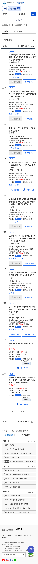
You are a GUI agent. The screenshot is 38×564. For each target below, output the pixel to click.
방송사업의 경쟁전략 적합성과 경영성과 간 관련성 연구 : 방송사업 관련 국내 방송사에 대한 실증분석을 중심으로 (22, 203)
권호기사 (18, 77)
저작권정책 (5, 537)
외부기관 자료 (17, 31)
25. (5, 195)
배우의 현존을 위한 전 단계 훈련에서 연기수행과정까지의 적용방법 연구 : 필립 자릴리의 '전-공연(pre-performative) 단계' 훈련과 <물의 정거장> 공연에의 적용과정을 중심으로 (19, 461)
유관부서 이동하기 (9, 554)
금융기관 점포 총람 (12, 487)
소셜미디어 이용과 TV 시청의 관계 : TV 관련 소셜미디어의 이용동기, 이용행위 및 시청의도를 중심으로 (22, 240)
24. (5, 158)
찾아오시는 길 (27, 535)
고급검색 (19, 19)
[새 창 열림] (30, 554)
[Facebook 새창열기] (11, 559)
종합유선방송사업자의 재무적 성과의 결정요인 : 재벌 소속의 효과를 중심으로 (22, 275)
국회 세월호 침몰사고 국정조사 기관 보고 (22, 346)
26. (5, 232)
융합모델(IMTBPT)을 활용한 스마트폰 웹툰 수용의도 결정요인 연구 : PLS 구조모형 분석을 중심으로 (22, 58)
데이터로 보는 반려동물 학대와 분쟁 (17, 512)
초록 (11, 77)
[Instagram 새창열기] (7, 559)
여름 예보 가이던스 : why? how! (16, 479)
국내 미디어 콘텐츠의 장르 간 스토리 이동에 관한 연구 (22, 130)
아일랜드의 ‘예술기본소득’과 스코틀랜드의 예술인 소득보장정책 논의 (18, 508)
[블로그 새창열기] (15, 559)
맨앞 (12, 411)
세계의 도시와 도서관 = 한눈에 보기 (17, 474)
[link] (29, 189)
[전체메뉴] (35, 3)
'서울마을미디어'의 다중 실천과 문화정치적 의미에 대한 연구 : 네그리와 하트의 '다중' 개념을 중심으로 (22, 95)
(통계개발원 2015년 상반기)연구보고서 (18, 453)
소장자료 (5, 31)
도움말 (15, 435)
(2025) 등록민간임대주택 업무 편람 (16, 504)
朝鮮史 (9, 445)
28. (5, 303)
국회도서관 (9, 3)
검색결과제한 (8, 40)
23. (5, 124)
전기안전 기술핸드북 (13, 483)
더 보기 (32, 46)
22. (5, 87)
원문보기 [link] (17, 82)
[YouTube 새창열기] (3, 559)
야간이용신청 (24, 46)
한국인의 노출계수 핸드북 (14, 449)
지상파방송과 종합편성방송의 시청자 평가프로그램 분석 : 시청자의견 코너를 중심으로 (22, 166)
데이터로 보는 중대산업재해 (15, 500)
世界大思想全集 (12, 457)
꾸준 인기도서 (26, 435)
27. (5, 268)
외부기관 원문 (29, 82)
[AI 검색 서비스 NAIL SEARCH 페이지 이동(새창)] (11, 8)
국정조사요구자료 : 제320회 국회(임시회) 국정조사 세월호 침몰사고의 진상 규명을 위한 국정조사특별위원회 (22, 381)
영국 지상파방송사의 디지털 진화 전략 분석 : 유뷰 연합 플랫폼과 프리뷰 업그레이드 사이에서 (22, 310)
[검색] (33, 14)
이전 (15, 411)
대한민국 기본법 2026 (13, 496)
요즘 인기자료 (9, 435)
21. (5, 50)
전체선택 (5, 46)
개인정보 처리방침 (6, 535)
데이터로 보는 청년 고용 (14, 470)
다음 (25, 411)
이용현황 (26, 363)
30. (5, 373)
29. (5, 339)
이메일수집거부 (17, 535)
